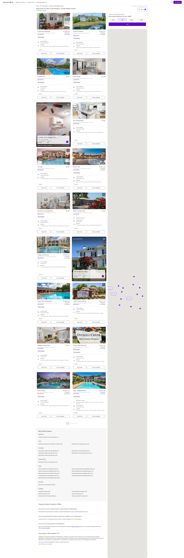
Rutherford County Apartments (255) (47, 484)
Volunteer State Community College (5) (47, 496)
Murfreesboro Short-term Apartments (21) (48, 462)
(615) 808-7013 (76, 79)
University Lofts (81, 211)
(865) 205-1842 (40, 258)
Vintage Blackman (81, 390)
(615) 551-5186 (40, 393)
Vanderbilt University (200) (45, 491)
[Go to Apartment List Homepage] (8, 2)
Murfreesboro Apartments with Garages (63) (49, 450)
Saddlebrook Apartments (43, 345)
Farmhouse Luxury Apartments (45, 211)
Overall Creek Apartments (79, 345)
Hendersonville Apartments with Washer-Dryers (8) (83, 469)
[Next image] (69, 21)
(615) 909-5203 (76, 349)
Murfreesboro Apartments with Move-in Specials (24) (51, 444)
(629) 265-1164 (40, 214)
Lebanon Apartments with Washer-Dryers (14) (49, 471)
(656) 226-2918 (76, 304)
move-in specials (46, 528)
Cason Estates (41, 390)
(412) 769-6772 (76, 214)
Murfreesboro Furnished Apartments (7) (81, 450)
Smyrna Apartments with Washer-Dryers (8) (48, 469)
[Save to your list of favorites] (68, 14)
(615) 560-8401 (40, 170)
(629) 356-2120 (76, 35)
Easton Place (76, 167)
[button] (140, 288)
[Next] (67, 142)
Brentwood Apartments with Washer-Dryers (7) (49, 473)
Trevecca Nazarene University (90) (80, 496)
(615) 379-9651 (40, 348)
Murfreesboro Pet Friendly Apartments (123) (82, 453)
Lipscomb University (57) (77, 493)
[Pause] (68, 105)
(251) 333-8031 (76, 393)
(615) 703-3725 (40, 304)
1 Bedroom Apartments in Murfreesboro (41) (49, 437)
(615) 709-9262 (76, 170)
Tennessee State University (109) (79, 491)
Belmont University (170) (44, 493)
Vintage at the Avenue (43, 255)
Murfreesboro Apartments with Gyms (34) (48, 453)
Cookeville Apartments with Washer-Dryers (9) (82, 475)
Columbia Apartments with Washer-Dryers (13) (82, 473)
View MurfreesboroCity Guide (45, 544)
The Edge (39, 167)
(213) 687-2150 (40, 34)
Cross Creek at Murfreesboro (44, 301)
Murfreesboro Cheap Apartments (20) (80, 444)
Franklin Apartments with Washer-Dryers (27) (49, 475)
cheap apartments (75, 526)
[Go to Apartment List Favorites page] (172, 2)
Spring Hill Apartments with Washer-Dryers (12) (82, 471)
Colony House (76, 76)
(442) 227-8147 (40, 79)
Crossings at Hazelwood (43, 31)
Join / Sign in (177, 2)
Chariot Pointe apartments (79, 301)
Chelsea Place (41, 76)
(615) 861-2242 (76, 123)
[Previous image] (38, 21)
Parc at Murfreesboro (78, 120)
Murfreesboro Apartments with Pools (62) (48, 455)
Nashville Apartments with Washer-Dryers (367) (49, 477)
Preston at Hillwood (78, 31)
